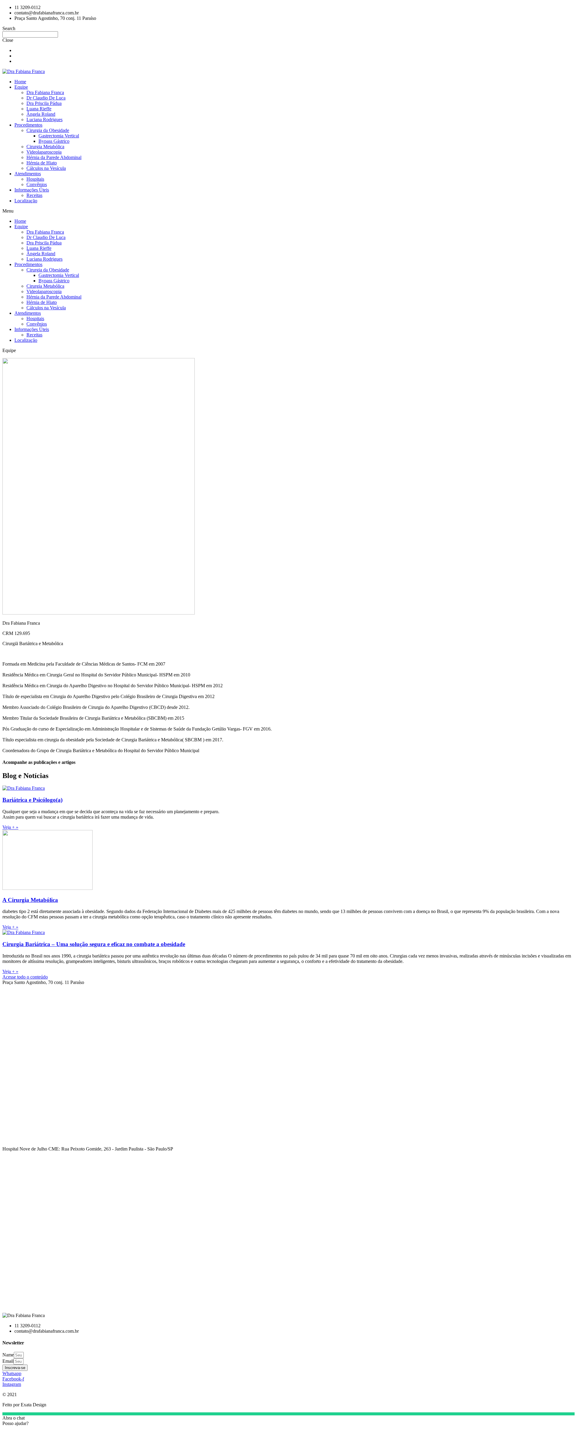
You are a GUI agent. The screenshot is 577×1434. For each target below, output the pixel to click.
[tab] (288, 982)
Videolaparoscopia (44, 152)
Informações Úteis (31, 189)
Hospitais (35, 179)
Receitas (34, 195)
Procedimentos (28, 124)
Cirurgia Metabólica (45, 146)
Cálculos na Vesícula (46, 168)
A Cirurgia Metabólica (30, 900)
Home (20, 81)
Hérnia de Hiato (41, 162)
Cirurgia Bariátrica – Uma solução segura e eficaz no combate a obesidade (93, 944)
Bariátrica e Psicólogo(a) (32, 800)
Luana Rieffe (38, 108)
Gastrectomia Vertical (58, 135)
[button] (288, 211)
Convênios (36, 184)
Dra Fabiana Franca (45, 92)
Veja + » (10, 827)
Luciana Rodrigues (44, 119)
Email (8, 1361)
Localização (25, 200)
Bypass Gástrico (53, 141)
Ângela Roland (40, 114)
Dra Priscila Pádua (44, 103)
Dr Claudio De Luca (46, 97)
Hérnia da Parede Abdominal (53, 157)
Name (8, 1354)
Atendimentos (27, 173)
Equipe (21, 87)
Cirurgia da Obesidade (47, 130)
